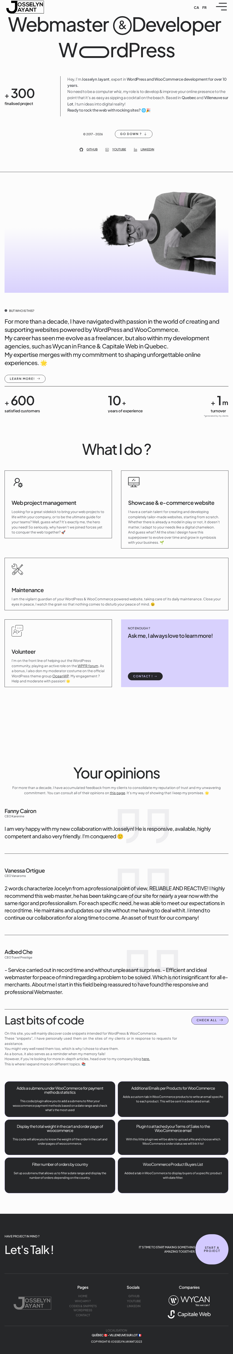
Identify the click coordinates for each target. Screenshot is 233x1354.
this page (117, 793)
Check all (207, 1020)
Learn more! (22, 378)
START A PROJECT (212, 1249)
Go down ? (131, 134)
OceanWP (60, 675)
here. (146, 1058)
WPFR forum (88, 665)
